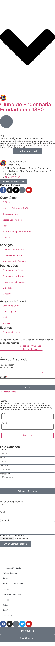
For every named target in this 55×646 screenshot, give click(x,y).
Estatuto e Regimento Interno (17, 231)
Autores (6, 323)
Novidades (7, 578)
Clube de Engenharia (25, 107)
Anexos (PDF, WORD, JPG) (12, 536)
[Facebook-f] (3, 190)
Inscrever (27, 435)
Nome (4, 413)
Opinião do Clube (11, 305)
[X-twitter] (16, 190)
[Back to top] (21, 361)
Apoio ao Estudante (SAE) (15, 208)
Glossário (7, 293)
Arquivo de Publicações (14, 282)
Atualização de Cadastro (14, 261)
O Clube (6, 202)
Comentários (6, 520)
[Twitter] (22, 624)
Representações (10, 214)
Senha (3, 377)
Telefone (4, 466)
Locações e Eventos (12, 255)
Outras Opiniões (10, 311)
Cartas (5, 605)
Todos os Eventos (11, 332)
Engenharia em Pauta (13, 270)
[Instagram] (9, 190)
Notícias (6, 317)
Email (4, 423)
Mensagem (5, 474)
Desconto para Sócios (13, 249)
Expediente (8, 287)
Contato (6, 237)
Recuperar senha (8, 391)
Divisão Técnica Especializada (14, 583)
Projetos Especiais (10, 573)
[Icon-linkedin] (22, 190)
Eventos (6, 590)
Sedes (5, 225)
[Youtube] (29, 190)
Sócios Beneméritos (12, 220)
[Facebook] (3, 624)
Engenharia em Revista (14, 276)
